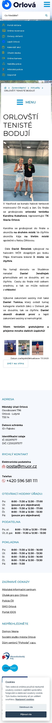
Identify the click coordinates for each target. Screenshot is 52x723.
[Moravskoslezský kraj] (13, 656)
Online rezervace (15, 31)
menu (31, 102)
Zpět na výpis (15, 364)
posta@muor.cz (21, 466)
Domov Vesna (10, 631)
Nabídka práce (14, 64)
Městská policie (15, 69)
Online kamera (14, 58)
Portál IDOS (9, 612)
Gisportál (11, 75)
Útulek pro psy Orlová (15, 595)
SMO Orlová (9, 606)
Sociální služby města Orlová (19, 637)
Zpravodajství (19, 87)
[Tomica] (10, 355)
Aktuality (35, 87)
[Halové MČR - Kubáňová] (26, 200)
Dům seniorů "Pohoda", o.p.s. (19, 642)
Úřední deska (14, 53)
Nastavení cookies (24, 699)
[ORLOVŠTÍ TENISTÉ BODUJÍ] (19, 4)
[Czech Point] (10, 668)
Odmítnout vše (26, 707)
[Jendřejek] (37, 355)
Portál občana (14, 25)
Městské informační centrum (19, 589)
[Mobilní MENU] (47, 4)
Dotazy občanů (15, 36)
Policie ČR (8, 600)
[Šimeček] (24, 355)
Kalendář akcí (14, 47)
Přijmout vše (26, 714)
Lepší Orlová (13, 42)
